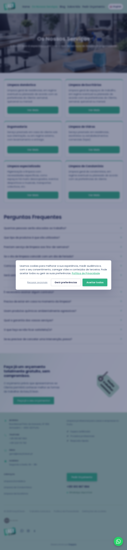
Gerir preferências (66, 282)
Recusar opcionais (37, 282)
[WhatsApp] (118, 541)
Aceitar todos (95, 282)
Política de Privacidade (86, 273)
